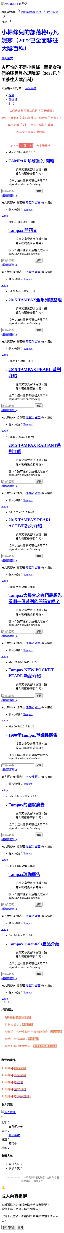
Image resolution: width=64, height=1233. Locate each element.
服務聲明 (38, 1181)
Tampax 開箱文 (23, 230)
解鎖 (38, 191)
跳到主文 (7, 58)
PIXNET (16, 1177)
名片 (11, 103)
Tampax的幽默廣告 (27, 805)
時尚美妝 (30, 88)
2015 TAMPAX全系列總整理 (35, 300)
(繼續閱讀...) (9, 195)
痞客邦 (30, 202)
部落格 (13, 99)
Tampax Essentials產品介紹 (34, 944)
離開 (20, 1227)
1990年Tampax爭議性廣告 (33, 735)
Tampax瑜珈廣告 (24, 874)
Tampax (28, 209)
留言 (38, 202)
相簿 (11, 95)
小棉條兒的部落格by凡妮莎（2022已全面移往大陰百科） (30, 40)
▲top (4, 215)
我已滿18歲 (9, 1227)
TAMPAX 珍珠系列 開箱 (31, 161)
